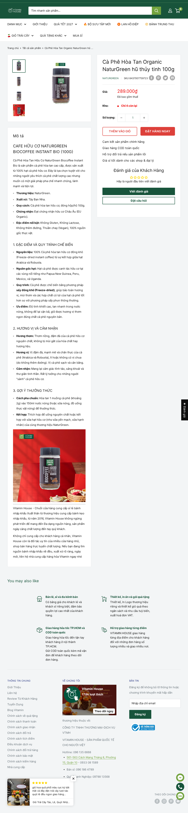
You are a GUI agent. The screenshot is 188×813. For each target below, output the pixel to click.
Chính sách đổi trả (19, 733)
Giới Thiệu (14, 687)
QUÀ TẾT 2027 (63, 24)
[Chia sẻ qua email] (172, 77)
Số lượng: (108, 117)
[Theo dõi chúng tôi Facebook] (157, 801)
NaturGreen (110, 78)
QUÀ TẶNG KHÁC (51, 35)
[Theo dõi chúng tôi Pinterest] (171, 801)
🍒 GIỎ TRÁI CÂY (18, 35)
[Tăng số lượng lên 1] (144, 118)
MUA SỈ (77, 35)
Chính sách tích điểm (21, 738)
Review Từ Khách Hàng (22, 698)
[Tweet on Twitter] (165, 77)
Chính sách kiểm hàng (21, 761)
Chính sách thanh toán (21, 721)
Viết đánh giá (138, 191)
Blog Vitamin (15, 710)
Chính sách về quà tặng (22, 715)
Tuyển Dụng (15, 704)
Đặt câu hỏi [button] (139, 200)
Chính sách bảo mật (20, 755)
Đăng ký (140, 714)
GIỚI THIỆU (40, 24)
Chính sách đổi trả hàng (22, 750)
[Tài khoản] (170, 11)
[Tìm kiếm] (156, 11)
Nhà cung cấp (16, 767)
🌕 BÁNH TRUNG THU (159, 24)
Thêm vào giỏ (120, 131)
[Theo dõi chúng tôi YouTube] (178, 801)
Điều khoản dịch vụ (19, 744)
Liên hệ (12, 693)
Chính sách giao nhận (21, 727)
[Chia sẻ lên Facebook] (151, 77)
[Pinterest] (158, 77)
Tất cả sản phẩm (31, 48)
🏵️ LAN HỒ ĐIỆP (128, 24)
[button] (73, 778)
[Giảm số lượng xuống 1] (121, 118)
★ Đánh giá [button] (184, 410)
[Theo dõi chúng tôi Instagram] (164, 801)
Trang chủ (13, 48)
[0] (177, 10)
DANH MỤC (14, 24)
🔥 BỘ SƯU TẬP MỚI (97, 24)
